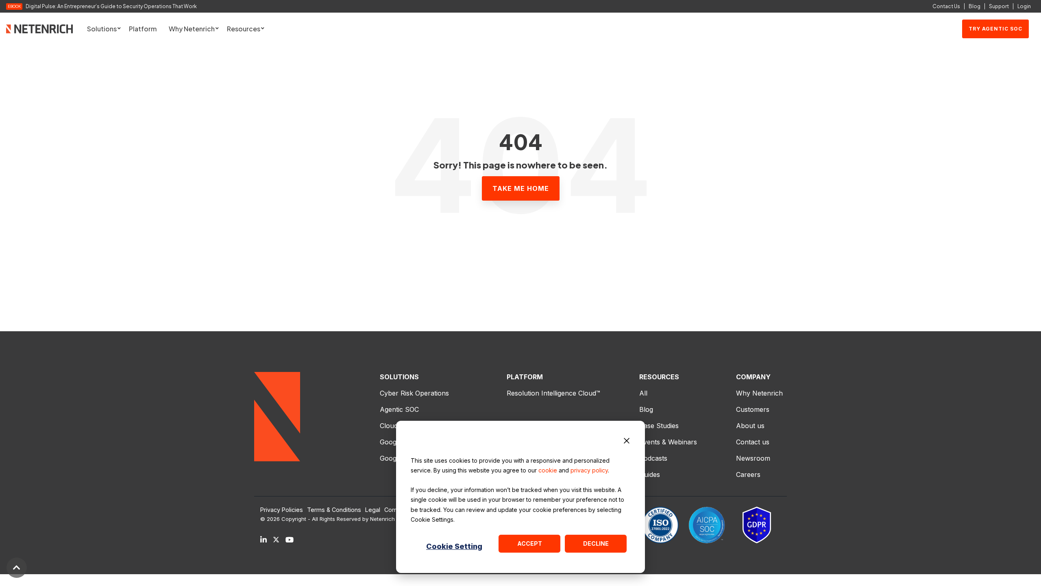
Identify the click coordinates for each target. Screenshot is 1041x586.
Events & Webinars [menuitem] (668, 442)
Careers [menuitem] (748, 474)
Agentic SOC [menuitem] (399, 409)
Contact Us (946, 6)
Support (999, 6)
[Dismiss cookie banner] (626, 441)
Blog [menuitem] (646, 409)
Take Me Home (520, 188)
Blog (974, 6)
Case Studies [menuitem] (659, 426)
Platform (143, 28)
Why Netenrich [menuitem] (759, 393)
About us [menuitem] (750, 426)
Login (1024, 6)
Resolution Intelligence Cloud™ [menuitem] (553, 393)
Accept (529, 543)
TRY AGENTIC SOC (995, 29)
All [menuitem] (643, 393)
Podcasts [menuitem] (653, 458)
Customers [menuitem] (752, 409)
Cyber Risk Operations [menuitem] (414, 393)
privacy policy (589, 470)
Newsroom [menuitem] (753, 458)
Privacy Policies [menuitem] (281, 510)
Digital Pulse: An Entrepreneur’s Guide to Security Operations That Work (111, 6)
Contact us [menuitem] (752, 442)
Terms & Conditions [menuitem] (334, 510)
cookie (547, 470)
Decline (596, 543)
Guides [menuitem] (649, 474)
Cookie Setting (454, 546)
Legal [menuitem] (372, 510)
